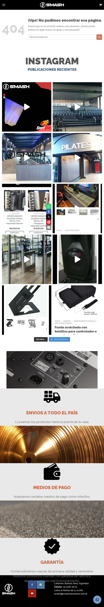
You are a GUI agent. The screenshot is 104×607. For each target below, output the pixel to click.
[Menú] (3, 4)
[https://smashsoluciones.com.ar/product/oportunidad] (77, 259)
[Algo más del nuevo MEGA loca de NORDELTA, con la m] (26, 157)
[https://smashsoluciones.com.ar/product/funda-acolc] (77, 310)
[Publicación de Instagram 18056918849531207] (26, 107)
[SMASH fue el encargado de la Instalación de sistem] (26, 259)
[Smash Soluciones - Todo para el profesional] (52, 5)
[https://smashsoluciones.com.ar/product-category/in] (26, 208)
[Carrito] (100, 5)
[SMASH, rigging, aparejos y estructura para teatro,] (77, 107)
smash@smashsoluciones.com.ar (70, 593)
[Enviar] (99, 37)
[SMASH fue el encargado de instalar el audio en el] (77, 157)
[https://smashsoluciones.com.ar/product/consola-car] (77, 208)
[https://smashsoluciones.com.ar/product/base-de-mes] (26, 310)
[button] (97, 600)
